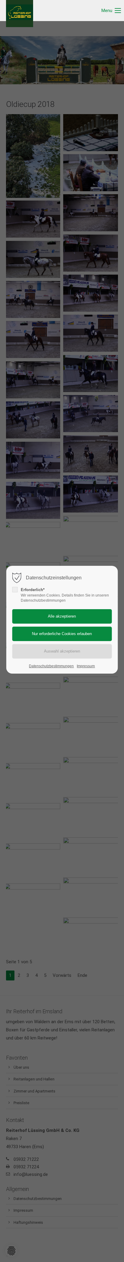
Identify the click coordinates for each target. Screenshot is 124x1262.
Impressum (86, 666)
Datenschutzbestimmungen (51, 666)
